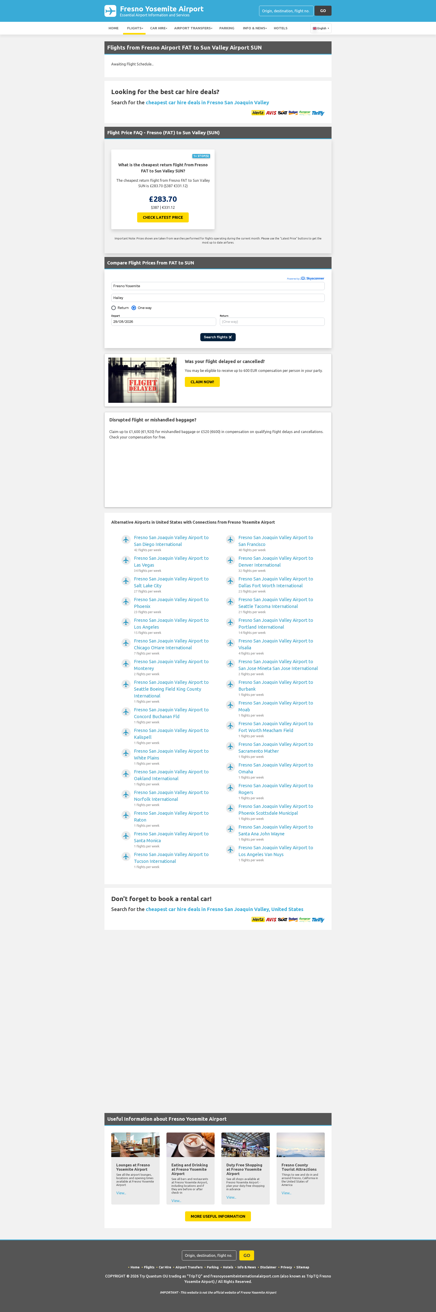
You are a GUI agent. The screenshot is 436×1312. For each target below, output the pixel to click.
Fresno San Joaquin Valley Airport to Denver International (275, 564)
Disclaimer (268, 1267)
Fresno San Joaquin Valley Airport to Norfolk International (171, 798)
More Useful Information (218, 1216)
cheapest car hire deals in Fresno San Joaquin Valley (207, 102)
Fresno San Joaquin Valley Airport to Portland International (275, 626)
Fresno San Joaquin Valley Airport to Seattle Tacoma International (275, 605)
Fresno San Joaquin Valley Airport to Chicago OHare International (171, 646)
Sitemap (302, 1267)
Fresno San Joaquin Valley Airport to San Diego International (171, 543)
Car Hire (158, 28)
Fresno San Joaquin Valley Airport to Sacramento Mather (275, 750)
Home (114, 28)
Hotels (280, 28)
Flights (134, 28)
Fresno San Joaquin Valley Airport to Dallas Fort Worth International (275, 584)
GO (323, 10)
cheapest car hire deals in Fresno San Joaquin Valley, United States (224, 909)
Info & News (254, 28)
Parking (226, 28)
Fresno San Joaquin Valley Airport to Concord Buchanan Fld (171, 715)
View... (121, 1193)
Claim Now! (202, 382)
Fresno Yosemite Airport (162, 11)
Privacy (286, 1267)
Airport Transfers (192, 28)
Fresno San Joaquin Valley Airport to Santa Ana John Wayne (275, 832)
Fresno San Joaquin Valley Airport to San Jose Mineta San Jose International (278, 667)
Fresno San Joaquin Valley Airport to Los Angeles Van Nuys (275, 853)
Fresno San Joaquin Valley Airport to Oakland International (171, 777)
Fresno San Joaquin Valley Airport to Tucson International (171, 860)
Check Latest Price (163, 217)
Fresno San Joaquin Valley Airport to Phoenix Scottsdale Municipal (275, 812)
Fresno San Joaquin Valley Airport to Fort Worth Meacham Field (275, 729)
